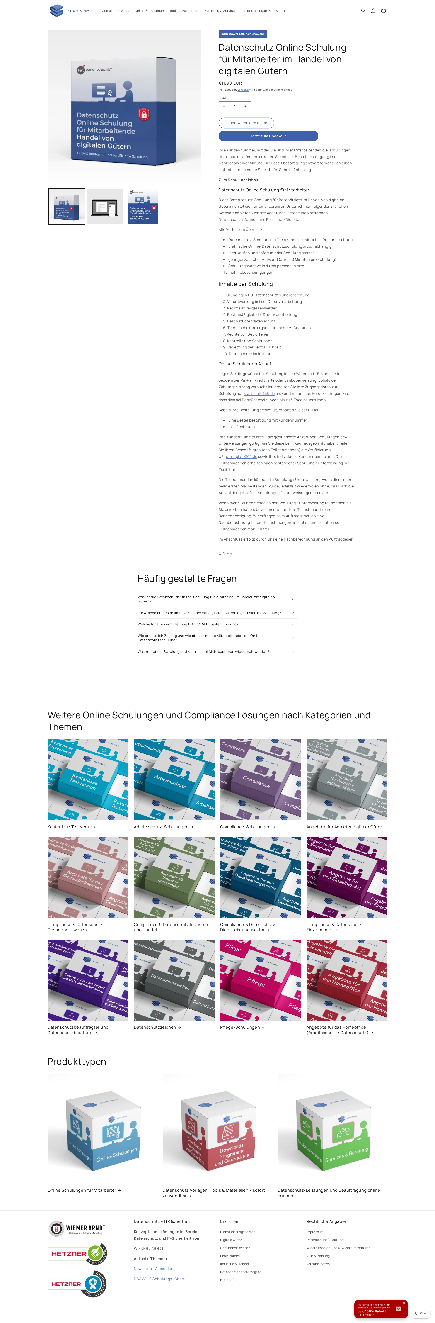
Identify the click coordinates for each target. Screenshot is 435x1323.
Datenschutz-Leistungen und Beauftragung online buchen (329, 1193)
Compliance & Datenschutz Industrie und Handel (171, 927)
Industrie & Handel (234, 1264)
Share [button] (227, 553)
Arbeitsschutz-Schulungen (161, 826)
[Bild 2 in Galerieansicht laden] (105, 206)
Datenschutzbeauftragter (240, 1271)
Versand (243, 90)
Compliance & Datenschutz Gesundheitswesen (75, 927)
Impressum (315, 1232)
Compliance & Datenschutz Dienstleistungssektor (247, 927)
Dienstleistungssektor (237, 1232)
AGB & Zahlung (318, 1256)
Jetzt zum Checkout (268, 136)
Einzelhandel (230, 1256)
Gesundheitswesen (235, 1248)
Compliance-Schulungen (245, 826)
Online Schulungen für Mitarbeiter (82, 1190)
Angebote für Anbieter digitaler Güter (344, 826)
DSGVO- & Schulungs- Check (160, 1278)
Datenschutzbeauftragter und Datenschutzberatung (78, 1030)
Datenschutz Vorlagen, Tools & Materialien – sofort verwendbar (214, 1193)
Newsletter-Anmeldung (155, 1268)
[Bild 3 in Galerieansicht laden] (143, 206)
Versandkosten (318, 1264)
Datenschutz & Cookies (325, 1240)
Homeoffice (229, 1280)
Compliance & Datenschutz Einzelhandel (334, 927)
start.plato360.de (259, 393)
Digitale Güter (231, 1240)
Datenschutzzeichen (155, 1027)
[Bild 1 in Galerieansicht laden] (67, 206)
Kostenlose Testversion (71, 826)
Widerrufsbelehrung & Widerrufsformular (338, 1248)
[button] (255, 10)
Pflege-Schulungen (240, 1027)
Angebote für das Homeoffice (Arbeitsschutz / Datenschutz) (338, 1030)
